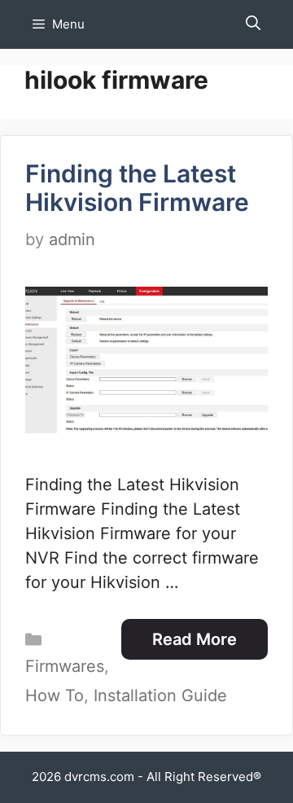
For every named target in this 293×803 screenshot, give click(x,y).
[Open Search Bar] (253, 24)
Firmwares (64, 666)
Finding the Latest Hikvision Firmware (137, 188)
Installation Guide (160, 695)
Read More (194, 639)
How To (54, 695)
